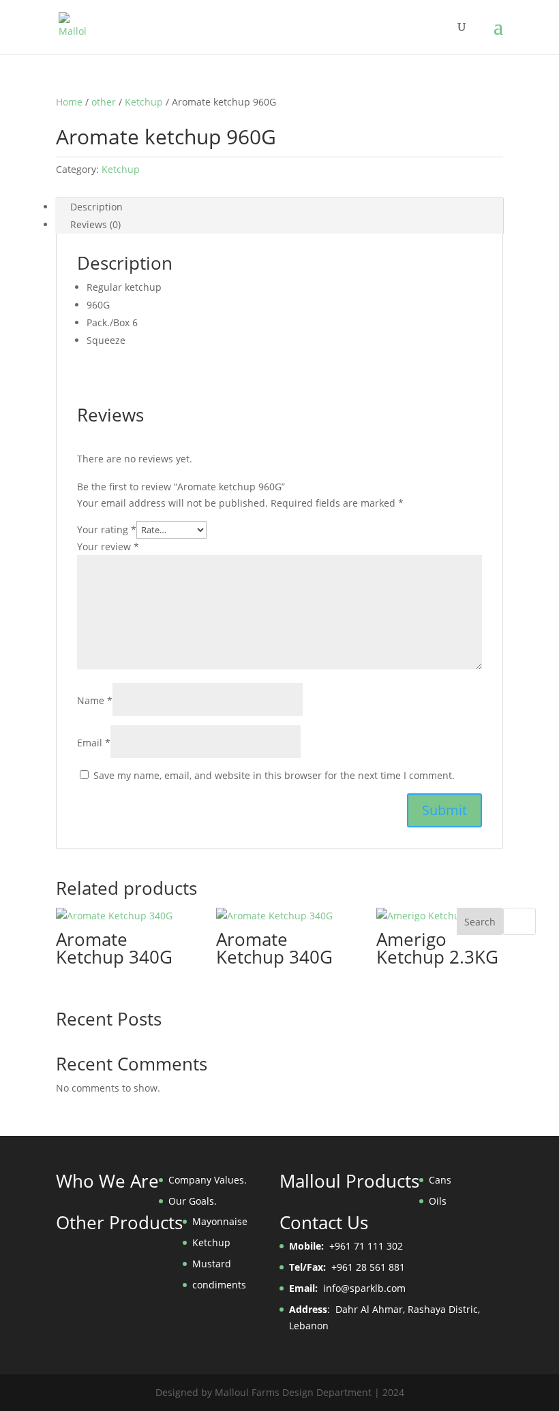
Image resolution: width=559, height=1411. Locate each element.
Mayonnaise (219, 1221)
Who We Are (107, 1181)
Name (94, 700)
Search (480, 921)
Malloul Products (349, 1181)
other (103, 101)
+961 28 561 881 (347, 1267)
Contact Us (324, 1222)
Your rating (106, 529)
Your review (108, 546)
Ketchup (144, 101)
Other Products (119, 1222)
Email (93, 742)
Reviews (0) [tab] (95, 224)
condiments (219, 1284)
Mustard (211, 1263)
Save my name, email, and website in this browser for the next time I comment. (274, 775)
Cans (440, 1179)
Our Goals (191, 1200)
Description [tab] (96, 206)
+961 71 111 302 (346, 1245)
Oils (438, 1200)
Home (69, 101)
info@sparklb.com (364, 1288)
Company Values (206, 1179)
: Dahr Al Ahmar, (348, 1309)
